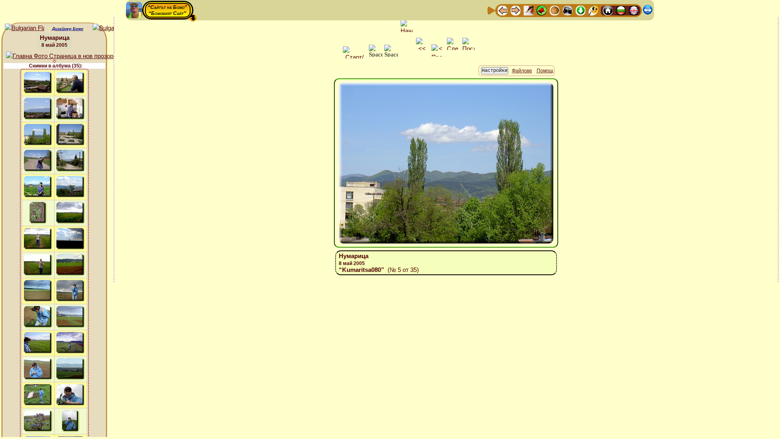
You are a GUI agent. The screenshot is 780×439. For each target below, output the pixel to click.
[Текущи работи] (554, 10)
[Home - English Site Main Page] (634, 10)
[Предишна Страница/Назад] (502, 10)
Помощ (545, 71)
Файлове (522, 71)
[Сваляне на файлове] (580, 10)
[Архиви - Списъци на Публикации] (528, 10)
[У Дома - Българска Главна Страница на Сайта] (621, 10)
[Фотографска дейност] (567, 10)
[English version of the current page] (24, 28)
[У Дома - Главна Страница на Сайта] (608, 10)
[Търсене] (593, 10)
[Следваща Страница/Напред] (515, 10)
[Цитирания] (541, 10)
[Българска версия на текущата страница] (112, 28)
